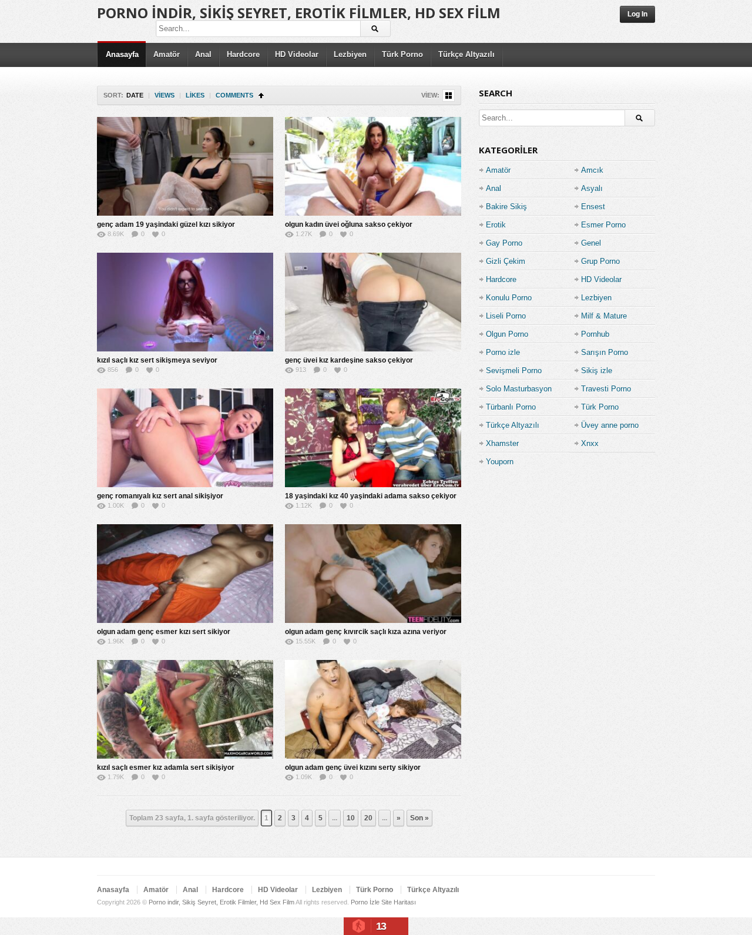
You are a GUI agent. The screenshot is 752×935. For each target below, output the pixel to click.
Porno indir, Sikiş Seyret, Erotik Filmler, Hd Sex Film (299, 12)
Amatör (166, 54)
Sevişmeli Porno (514, 370)
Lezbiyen (350, 54)
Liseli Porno (506, 315)
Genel (591, 243)
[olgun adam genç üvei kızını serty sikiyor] (373, 709)
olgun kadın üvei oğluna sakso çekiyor (348, 224)
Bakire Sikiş (506, 206)
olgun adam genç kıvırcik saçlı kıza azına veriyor (365, 632)
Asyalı (592, 188)
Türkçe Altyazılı (466, 54)
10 (351, 818)
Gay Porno (504, 243)
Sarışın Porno (604, 352)
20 (368, 818)
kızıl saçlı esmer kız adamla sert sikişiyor (165, 767)
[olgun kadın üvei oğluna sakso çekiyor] (373, 166)
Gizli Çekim (505, 261)
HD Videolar (296, 54)
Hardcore (243, 54)
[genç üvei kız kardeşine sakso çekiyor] (373, 302)
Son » (419, 818)
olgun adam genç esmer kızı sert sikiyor (163, 632)
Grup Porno (600, 261)
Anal (203, 54)
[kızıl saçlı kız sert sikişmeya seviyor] (185, 302)
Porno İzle (365, 902)
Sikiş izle (596, 370)
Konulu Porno (509, 297)
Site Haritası (398, 902)
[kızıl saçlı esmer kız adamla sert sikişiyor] (185, 709)
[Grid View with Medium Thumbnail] (448, 95)
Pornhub (595, 334)
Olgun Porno (507, 334)
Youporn (499, 461)
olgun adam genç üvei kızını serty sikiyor (353, 767)
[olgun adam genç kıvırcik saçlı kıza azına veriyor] (373, 573)
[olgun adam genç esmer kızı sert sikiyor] (185, 573)
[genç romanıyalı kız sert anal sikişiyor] (185, 438)
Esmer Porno (603, 224)
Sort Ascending (261, 95)
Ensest (593, 206)
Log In (637, 14)
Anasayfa (122, 54)
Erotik (496, 224)
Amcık (592, 170)
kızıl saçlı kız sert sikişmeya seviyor (157, 360)
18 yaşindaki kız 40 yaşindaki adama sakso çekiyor (370, 496)
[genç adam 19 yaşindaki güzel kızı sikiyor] (185, 166)
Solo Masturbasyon (519, 388)
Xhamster (502, 443)
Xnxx (590, 443)
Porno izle (503, 352)
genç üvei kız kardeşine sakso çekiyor (349, 360)
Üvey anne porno (610, 425)
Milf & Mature (604, 315)
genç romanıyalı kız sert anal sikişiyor (160, 496)
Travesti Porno (606, 388)
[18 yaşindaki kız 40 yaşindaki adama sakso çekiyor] (373, 438)
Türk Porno (402, 54)
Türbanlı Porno (511, 407)
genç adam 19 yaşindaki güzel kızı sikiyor (166, 224)
